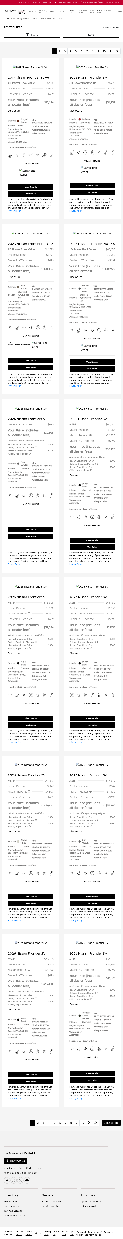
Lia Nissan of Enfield (8, 1233)
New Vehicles (11, 1201)
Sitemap (38, 1233)
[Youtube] (27, 1180)
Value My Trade (89, 1206)
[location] (55, 2)
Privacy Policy (14, 210)
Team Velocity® (95, 1232)
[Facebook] (7, 1180)
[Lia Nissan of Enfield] (10, 11)
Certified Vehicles (13, 1210)
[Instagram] (13, 1180)
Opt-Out (72, 1233)
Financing (88, 1195)
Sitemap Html (48, 1233)
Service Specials (50, 1206)
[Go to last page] (117, 51)
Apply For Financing (91, 1201)
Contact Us (17, 1161)
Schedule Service (51, 1201)
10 (104, 51)
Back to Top (111, 1123)
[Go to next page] (110, 51)
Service (48, 1195)
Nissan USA (65, 1233)
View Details (31, 187)
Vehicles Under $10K (14, 1215)
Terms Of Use (29, 1233)
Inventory (11, 1195)
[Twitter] (20, 1180)
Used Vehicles (11, 1206)
